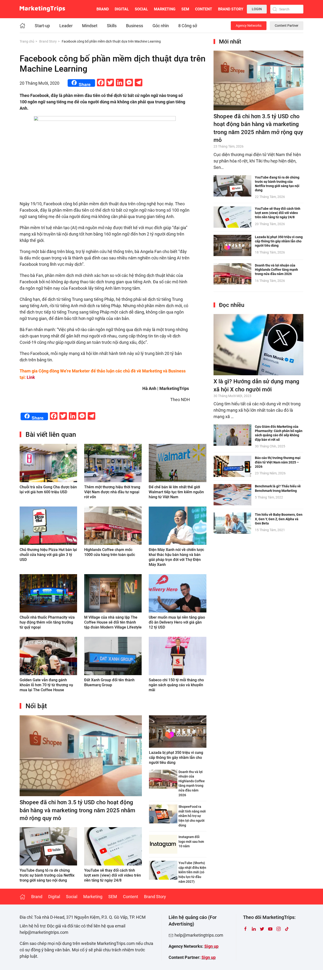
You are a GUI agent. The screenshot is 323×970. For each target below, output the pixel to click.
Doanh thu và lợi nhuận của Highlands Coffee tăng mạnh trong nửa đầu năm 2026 (276, 269)
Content (203, 9)
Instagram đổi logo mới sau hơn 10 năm (191, 841)
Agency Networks (249, 25)
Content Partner (286, 25)
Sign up (211, 946)
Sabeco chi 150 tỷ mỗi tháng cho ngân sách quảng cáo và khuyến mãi (176, 685)
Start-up (42, 25)
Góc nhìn (161, 25)
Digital (122, 9)
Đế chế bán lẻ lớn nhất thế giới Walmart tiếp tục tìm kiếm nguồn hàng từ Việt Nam (176, 492)
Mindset (89, 25)
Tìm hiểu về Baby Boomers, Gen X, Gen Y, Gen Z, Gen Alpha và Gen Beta (278, 519)
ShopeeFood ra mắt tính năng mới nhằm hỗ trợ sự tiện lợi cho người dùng (192, 816)
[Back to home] (42, 9)
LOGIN (257, 9)
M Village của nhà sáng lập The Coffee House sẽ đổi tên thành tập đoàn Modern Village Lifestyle (113, 622)
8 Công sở (187, 25)
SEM (185, 9)
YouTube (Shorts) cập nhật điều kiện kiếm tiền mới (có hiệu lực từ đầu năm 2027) (192, 872)
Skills (112, 25)
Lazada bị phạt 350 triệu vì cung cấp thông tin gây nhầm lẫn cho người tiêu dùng (176, 757)
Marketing (164, 9)
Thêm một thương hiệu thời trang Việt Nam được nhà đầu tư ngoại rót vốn (112, 492)
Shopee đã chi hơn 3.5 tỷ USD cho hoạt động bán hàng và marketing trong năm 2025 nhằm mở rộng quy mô (77, 810)
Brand (102, 9)
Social (141, 9)
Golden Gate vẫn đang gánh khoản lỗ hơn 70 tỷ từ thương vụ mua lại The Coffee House (46, 685)
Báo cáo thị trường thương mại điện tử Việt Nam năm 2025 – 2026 (278, 462)
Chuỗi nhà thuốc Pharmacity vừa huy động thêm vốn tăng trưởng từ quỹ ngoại (47, 622)
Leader (66, 25)
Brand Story (230, 9)
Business (134, 25)
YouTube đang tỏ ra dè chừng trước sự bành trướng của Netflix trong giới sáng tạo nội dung (47, 875)
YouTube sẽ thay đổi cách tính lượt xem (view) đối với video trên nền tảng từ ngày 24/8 (112, 875)
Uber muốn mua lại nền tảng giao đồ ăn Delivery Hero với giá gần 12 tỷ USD (177, 622)
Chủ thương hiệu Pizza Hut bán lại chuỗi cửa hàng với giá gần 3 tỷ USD (48, 554)
